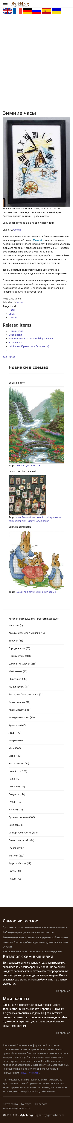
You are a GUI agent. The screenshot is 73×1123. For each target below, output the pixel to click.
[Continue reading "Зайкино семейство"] (36, 560)
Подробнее (63, 990)
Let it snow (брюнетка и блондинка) (29, 346)
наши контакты (30, 1072)
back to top (9, 356)
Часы (19, 302)
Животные (49, 592)
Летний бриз (16, 331)
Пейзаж (13, 317)
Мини (19, 517)
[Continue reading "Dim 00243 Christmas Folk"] (36, 495)
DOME (36, 465)
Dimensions (28, 517)
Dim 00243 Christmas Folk (23, 471)
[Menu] (5, 4)
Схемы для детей (25, 592)
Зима (12, 313)
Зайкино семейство (20, 526)
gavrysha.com (55, 1115)
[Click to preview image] (36, 162)
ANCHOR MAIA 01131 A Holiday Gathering (31, 338)
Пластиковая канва (38, 521)
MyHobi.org (34, 1091)
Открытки (20, 521)
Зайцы (39, 592)
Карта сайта (10, 1104)
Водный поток (17, 382)
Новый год (42, 517)
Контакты (27, 1104)
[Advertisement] (36, 52)
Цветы (29, 465)
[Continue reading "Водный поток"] (36, 425)
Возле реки (15, 334)
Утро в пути (15, 342)
